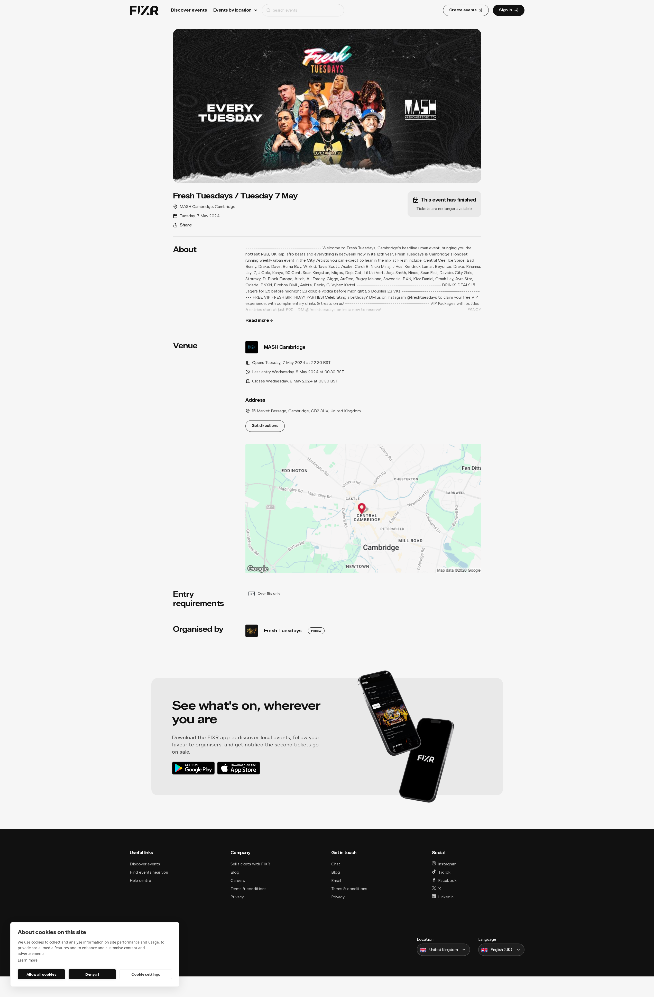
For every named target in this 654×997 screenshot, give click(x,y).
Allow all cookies (41, 974)
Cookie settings (145, 974)
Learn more (28, 960)
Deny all (92, 974)
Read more (257, 320)
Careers (238, 880)
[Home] (144, 10)
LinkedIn (446, 896)
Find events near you (149, 872)
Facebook (447, 880)
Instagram (447, 864)
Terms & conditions (248, 888)
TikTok (444, 872)
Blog (235, 872)
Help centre (140, 880)
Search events (285, 10)
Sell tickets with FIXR (250, 864)
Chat (335, 864)
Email (336, 880)
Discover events (189, 10)
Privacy (237, 896)
